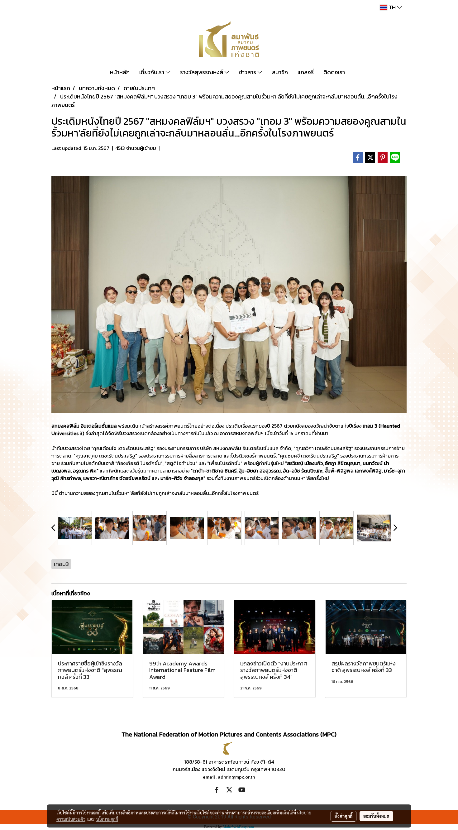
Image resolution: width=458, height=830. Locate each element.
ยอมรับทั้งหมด (376, 816)
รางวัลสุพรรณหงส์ (202, 72)
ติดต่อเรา (334, 72)
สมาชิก (280, 72)
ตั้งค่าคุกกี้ (343, 816)
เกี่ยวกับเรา (152, 72)
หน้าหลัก (120, 72)
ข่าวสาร (248, 72)
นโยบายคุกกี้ (107, 819)
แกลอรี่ (306, 72)
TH (392, 7)
